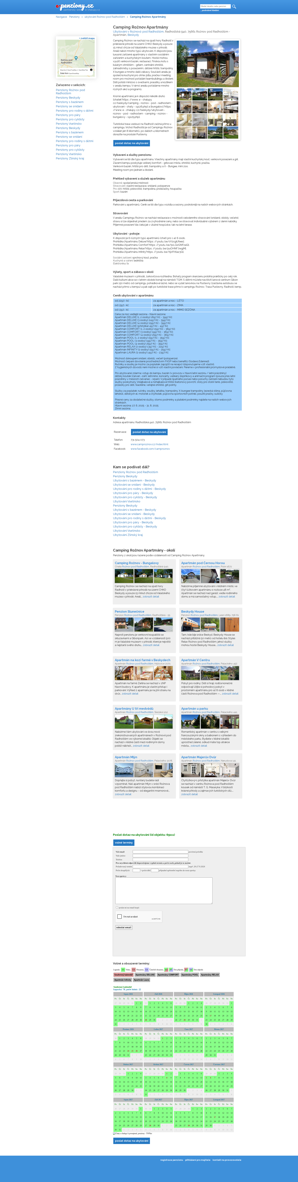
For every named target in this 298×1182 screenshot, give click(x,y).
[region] (76, 58)
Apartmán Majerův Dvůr (198, 757)
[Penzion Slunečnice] (144, 625)
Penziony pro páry (68, 115)
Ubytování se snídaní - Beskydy (134, 484)
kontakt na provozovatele (227, 1160)
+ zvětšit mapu (87, 38)
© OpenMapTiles (82, 70)
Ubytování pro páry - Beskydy (133, 493)
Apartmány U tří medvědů (134, 708)
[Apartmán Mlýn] (144, 771)
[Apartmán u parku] (210, 722)
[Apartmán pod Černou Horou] (210, 577)
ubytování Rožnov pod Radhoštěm (105, 16)
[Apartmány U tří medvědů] (144, 722)
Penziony (74, 16)
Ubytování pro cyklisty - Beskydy (135, 497)
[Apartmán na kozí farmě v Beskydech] (144, 674)
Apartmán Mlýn (126, 757)
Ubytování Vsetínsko (126, 501)
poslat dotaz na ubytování (131, 143)
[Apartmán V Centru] (210, 674)
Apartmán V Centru (195, 660)
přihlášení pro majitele (197, 1160)
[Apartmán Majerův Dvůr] (210, 771)
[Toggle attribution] (91, 70)
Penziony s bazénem (70, 102)
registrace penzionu (171, 1160)
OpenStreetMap (74, 73)
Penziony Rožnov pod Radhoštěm (135, 472)
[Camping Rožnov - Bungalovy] (144, 577)
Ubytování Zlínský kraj (128, 534)
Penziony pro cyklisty (70, 119)
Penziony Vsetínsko (69, 123)
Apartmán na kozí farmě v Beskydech (142, 660)
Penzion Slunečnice (129, 611)
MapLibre (63, 70)
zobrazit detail (151, 596)
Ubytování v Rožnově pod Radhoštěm (138, 31)
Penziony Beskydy (125, 476)
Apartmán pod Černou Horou (203, 563)
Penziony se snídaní (69, 106)
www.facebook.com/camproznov (150, 448)
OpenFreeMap (72, 70)
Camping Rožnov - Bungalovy (137, 563)
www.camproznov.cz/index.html (149, 444)
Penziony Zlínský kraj (70, 158)
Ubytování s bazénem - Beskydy (134, 480)
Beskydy (133, 34)
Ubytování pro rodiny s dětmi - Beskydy (139, 488)
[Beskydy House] (210, 625)
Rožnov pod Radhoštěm (135, 566)
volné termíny (124, 842)
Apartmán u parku (194, 708)
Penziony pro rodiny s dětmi (74, 110)
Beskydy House (192, 611)
